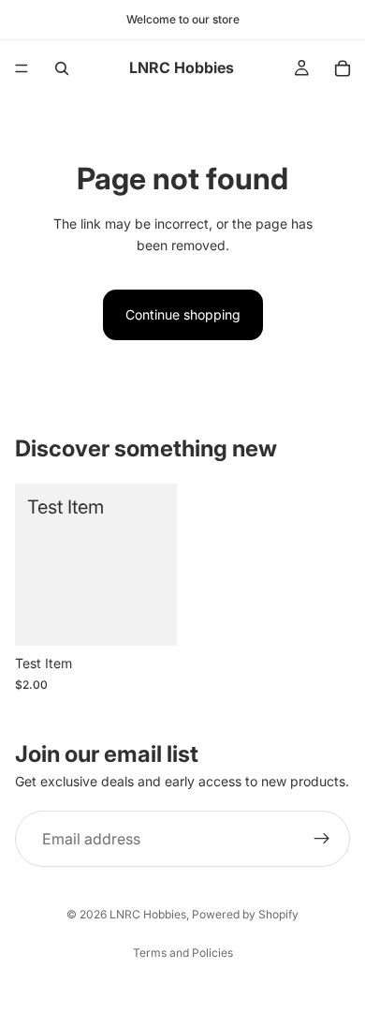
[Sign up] (322, 838)
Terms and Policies (183, 953)
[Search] (61, 68)
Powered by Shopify (245, 914)
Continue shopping (183, 314)
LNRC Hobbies (148, 914)
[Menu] (21, 68)
